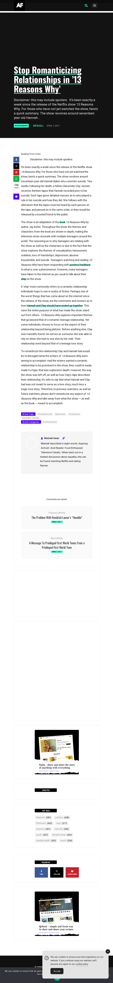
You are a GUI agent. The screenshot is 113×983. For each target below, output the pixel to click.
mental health (46, 840)
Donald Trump (62, 834)
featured (43, 817)
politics (62, 817)
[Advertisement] (56, 39)
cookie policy (81, 964)
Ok (57, 978)
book (62, 222)
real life (62, 829)
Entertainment (21, 126)
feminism (44, 823)
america (43, 829)
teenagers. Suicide (30, 418)
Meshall (38, 125)
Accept (57, 971)
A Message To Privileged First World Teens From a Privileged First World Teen (57, 545)
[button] (86, 5)
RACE (61, 823)
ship (23, 278)
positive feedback (80, 264)
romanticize (74, 414)
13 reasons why (45, 414)
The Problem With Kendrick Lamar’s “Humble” (56, 517)
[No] (109, 975)
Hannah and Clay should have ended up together (55, 305)
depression (60, 414)
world (66, 840)
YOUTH (42, 834)
